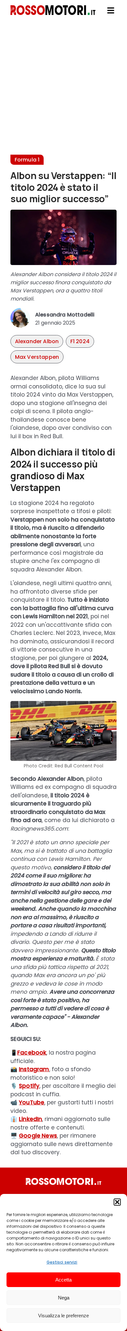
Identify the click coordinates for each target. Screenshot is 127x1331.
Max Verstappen (37, 357)
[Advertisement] (63, 91)
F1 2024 (80, 341)
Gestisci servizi (62, 1262)
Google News (38, 1136)
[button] (117, 1202)
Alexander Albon (37, 341)
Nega (63, 1297)
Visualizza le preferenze (63, 1315)
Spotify (29, 1086)
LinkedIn (30, 1119)
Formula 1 (27, 159)
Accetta (63, 1279)
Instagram (34, 1069)
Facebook (31, 1053)
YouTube (31, 1102)
